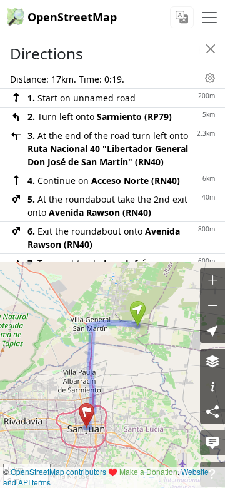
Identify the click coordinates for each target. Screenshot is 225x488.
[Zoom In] (212, 280)
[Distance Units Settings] (210, 78)
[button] (138, 313)
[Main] (209, 17)
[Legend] (212, 386)
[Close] (210, 48)
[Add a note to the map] (212, 442)
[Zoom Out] (212, 305)
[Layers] (212, 361)
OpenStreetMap (72, 16)
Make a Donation (148, 471)
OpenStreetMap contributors (58, 471)
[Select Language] (182, 17)
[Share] (212, 411)
